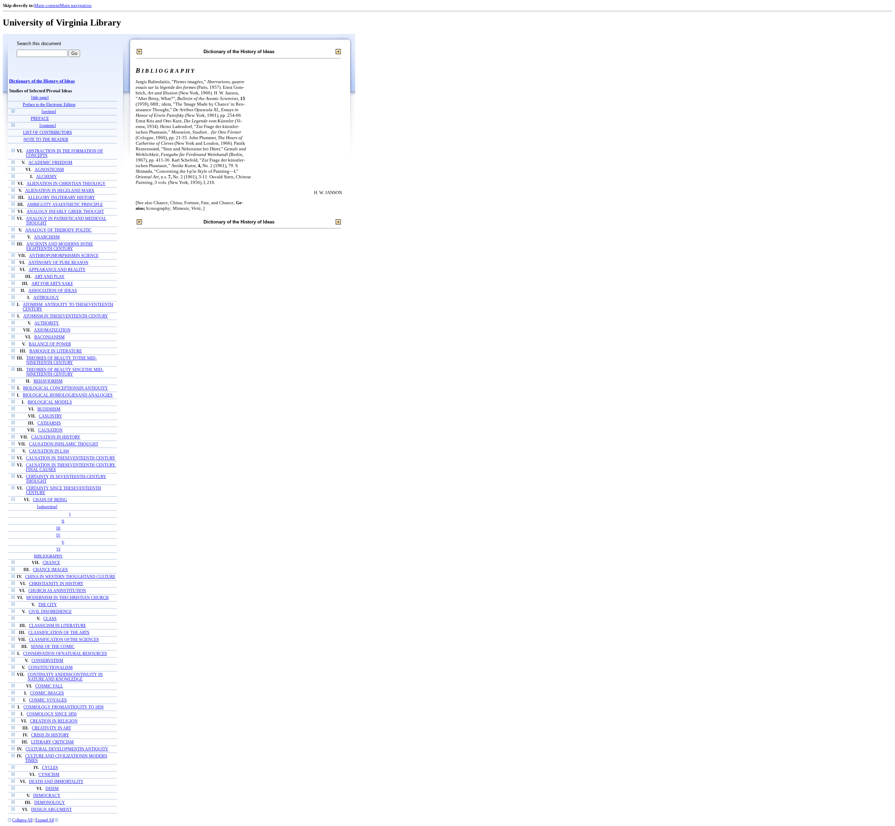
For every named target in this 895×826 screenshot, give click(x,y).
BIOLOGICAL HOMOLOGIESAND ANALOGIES (68, 395)
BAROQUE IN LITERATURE (55, 351)
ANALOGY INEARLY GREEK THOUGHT (65, 211)
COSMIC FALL (49, 686)
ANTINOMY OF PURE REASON (58, 263)
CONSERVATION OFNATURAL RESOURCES (65, 653)
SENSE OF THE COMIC (52, 647)
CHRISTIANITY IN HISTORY (56, 584)
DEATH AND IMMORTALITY (56, 781)
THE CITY (47, 605)
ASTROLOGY (46, 297)
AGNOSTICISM (49, 170)
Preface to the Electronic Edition (49, 104)
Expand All (44, 820)
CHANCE (51, 563)
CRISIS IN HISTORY (50, 735)
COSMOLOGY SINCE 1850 (52, 714)
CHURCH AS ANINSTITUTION (57, 591)
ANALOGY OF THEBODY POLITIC (58, 230)
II (63, 521)
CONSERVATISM (47, 660)
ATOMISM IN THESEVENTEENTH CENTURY (65, 316)
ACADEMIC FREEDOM (50, 163)
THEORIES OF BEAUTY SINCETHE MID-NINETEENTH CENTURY (64, 372)
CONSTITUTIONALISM (50, 667)
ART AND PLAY (50, 277)
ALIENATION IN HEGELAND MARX (59, 190)
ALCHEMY (46, 177)
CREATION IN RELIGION (54, 721)
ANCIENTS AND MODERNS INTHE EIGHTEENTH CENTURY (59, 246)
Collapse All (22, 820)
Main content (47, 5)
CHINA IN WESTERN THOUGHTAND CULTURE (70, 577)
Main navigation (76, 5)
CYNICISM (48, 774)
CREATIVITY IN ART (51, 728)
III (58, 528)
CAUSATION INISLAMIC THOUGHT (63, 444)
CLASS (50, 619)
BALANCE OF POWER (50, 344)
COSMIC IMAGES (47, 693)
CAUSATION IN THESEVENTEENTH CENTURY (70, 458)
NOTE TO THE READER (45, 139)
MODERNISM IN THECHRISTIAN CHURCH (67, 598)
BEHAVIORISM (48, 381)
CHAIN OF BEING (50, 500)
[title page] (40, 97)
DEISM (52, 788)
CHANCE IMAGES (50, 570)
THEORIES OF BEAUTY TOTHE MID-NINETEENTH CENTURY (61, 360)
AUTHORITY (46, 323)
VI (58, 549)
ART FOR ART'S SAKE (52, 284)
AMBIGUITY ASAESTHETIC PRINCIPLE (65, 204)
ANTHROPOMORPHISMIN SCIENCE (64, 256)
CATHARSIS (49, 423)
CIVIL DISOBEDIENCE (50, 612)
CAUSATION (50, 430)
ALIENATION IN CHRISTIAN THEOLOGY (66, 183)
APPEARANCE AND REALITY (57, 270)
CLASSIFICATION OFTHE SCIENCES (64, 640)
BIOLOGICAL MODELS (50, 402)
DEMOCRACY (46, 795)
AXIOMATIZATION (52, 330)
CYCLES (50, 768)
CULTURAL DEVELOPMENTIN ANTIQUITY (67, 749)
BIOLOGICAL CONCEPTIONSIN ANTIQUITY (65, 388)
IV (58, 535)
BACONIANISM (49, 337)
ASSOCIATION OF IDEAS (52, 291)
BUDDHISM (48, 409)
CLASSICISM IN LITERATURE (57, 626)
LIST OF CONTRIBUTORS (47, 132)
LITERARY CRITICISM (52, 742)
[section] (49, 111)
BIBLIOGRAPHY (48, 556)
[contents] (48, 125)
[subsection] (47, 507)
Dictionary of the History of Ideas (42, 81)
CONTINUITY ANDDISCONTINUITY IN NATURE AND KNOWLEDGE (65, 677)
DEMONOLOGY (49, 802)
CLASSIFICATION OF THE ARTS (59, 633)
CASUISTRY (50, 416)
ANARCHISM (47, 237)
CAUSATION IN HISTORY (55, 437)
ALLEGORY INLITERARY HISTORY (61, 197)
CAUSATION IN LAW (49, 451)
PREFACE (40, 118)
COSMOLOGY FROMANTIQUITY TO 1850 (63, 707)
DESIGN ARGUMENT (51, 809)
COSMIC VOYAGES (48, 700)
